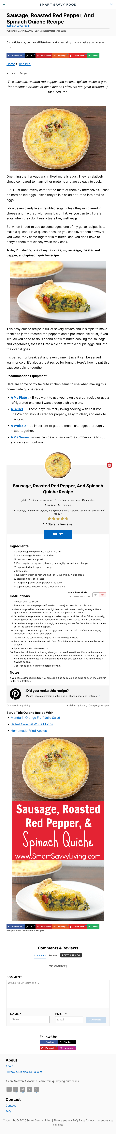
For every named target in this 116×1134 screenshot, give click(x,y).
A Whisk (17, 426)
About (9, 1066)
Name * (15, 1014)
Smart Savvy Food (19, 26)
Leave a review (71, 955)
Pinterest (92, 696)
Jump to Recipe (18, 73)
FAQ (8, 1111)
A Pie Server (20, 437)
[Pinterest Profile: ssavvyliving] (18, 694)
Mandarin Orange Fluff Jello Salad (35, 717)
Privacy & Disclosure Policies (24, 1072)
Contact (11, 1105)
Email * (61, 1014)
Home (11, 64)
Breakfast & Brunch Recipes (30, 930)
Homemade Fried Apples (29, 730)
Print (58, 534)
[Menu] (4, 4)
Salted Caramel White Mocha (32, 724)
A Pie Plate (19, 397)
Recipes (25, 64)
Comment (14, 977)
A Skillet (17, 409)
